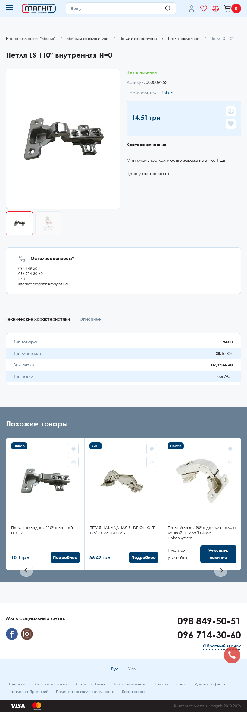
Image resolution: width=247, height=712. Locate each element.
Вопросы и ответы (129, 684)
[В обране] (231, 124)
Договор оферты (210, 684)
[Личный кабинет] (191, 8)
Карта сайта (133, 691)
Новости (160, 684)
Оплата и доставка (50, 684)
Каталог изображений (28, 691)
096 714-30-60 (30, 273)
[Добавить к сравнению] (231, 111)
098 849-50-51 (30, 268)
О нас (181, 684)
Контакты (16, 684)
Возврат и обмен (90, 684)
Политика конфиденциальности (85, 691)
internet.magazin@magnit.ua (43, 284)
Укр (132, 668)
